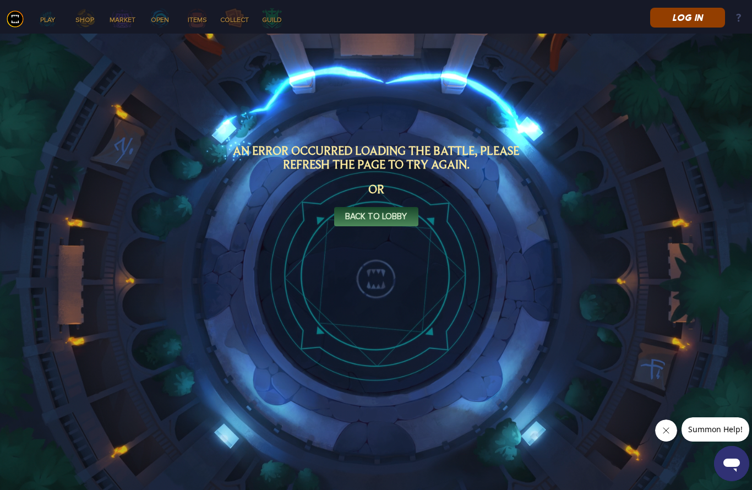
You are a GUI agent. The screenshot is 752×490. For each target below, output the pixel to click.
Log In (687, 17)
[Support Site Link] (738, 18)
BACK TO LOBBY (376, 217)
